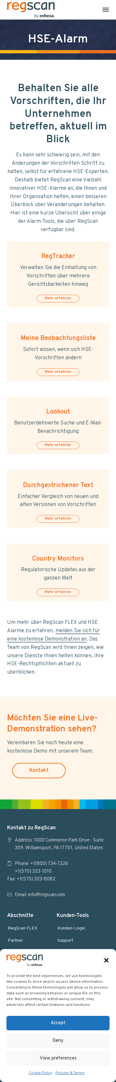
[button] (106, 960)
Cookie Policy (40, 1073)
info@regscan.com (46, 895)
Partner (15, 940)
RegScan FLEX (22, 928)
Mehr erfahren (58, 298)
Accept (58, 1023)
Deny (58, 1041)
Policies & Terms (69, 1073)
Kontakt (39, 770)
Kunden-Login (71, 928)
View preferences (58, 1058)
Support (65, 940)
